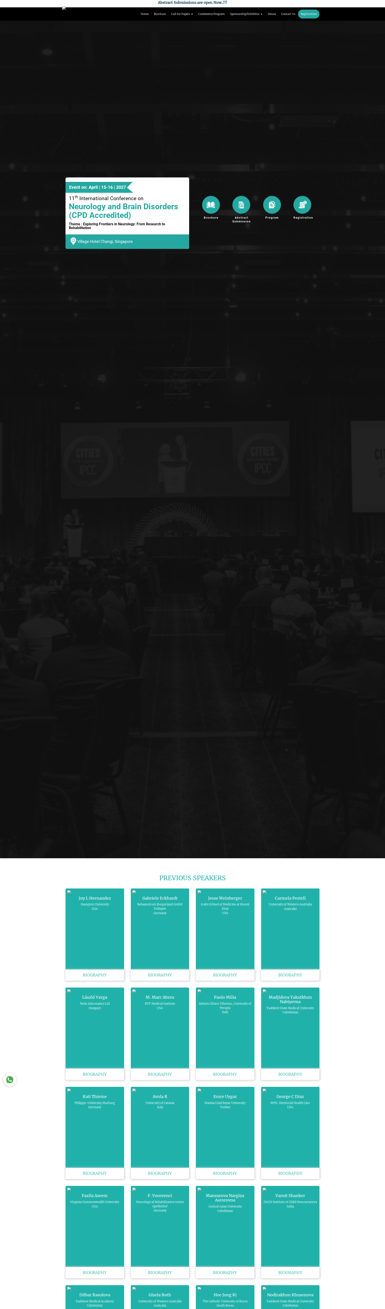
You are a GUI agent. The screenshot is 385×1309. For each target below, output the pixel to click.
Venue (272, 14)
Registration (309, 14)
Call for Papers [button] (181, 14)
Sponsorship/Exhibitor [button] (245, 14)
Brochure (160, 14)
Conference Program (211, 14)
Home (145, 14)
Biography (95, 975)
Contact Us (288, 14)
